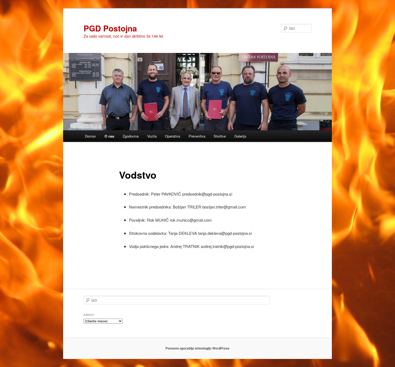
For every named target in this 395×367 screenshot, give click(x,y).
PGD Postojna (110, 28)
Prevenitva (197, 136)
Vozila (152, 136)
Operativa (172, 136)
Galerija (240, 136)
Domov (90, 136)
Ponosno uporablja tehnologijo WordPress (197, 348)
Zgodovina (131, 136)
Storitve (220, 136)
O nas (109, 136)
